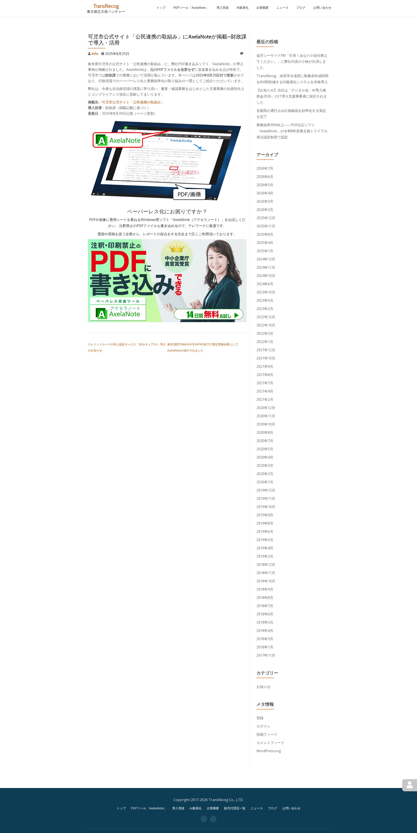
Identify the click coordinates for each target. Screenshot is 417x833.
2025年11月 (265, 226)
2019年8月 (264, 523)
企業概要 (262, 7)
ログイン (263, 726)
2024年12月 (265, 259)
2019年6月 (264, 531)
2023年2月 (264, 308)
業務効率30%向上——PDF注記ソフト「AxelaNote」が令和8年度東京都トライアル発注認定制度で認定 (292, 131)
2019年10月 (265, 506)
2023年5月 (264, 300)
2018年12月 (265, 564)
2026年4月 (264, 193)
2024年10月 (265, 275)
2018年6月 (264, 614)
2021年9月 (264, 366)
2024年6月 (264, 284)
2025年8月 (264, 234)
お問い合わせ (322, 7)
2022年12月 (265, 317)
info (94, 53)
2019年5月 (264, 539)
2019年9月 (264, 515)
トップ (160, 7)
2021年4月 (264, 391)
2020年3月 (264, 465)
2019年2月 (264, 556)
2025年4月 (264, 242)
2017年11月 (265, 655)
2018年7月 (264, 605)
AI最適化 (242, 7)
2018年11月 (265, 572)
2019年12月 (265, 490)
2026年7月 (264, 168)
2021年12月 (265, 350)
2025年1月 (264, 250)
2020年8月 (264, 432)
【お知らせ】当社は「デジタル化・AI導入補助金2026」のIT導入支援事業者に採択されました (291, 96)
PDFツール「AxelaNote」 (191, 7)
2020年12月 (265, 407)
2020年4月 (264, 457)
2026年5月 (264, 184)
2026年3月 (264, 201)
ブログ (300, 7)
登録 (259, 717)
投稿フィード (266, 734)
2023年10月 (265, 292)
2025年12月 (265, 217)
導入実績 (223, 7)
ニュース (282, 7)
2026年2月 (264, 209)
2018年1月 (264, 647)
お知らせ (263, 686)
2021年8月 (264, 374)
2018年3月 (264, 638)
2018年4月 (264, 630)
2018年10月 (265, 581)
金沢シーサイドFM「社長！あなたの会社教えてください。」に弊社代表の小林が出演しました (292, 61)
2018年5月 (264, 622)
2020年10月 (265, 424)
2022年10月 (265, 325)
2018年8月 (264, 597)
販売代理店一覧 (234, 808)
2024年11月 (265, 267)
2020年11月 (265, 416)
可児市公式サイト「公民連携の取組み (131, 102)
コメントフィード (270, 742)
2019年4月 (264, 548)
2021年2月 (264, 399)
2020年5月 (264, 449)
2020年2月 (264, 473)
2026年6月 (264, 176)
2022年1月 (264, 341)
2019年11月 (265, 498)
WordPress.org (268, 751)
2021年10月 (265, 358)
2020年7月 (264, 440)
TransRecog (106, 6)
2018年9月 (264, 589)
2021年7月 (264, 383)
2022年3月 (264, 333)
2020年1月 (264, 482)
